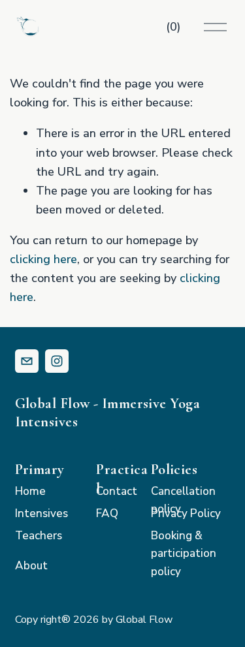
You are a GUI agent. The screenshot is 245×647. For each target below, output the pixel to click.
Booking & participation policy (183, 553)
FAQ (107, 513)
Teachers (38, 535)
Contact (116, 491)
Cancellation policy (183, 500)
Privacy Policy (186, 513)
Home (30, 491)
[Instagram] (57, 361)
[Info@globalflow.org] (27, 361)
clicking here (43, 259)
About (31, 565)
